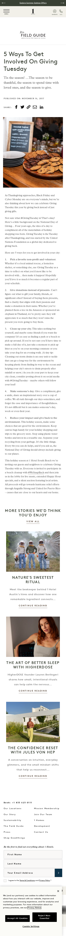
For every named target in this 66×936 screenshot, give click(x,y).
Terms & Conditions (27, 880)
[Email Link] (35, 107)
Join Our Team (43, 815)
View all (33, 521)
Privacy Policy (44, 880)
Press (7, 832)
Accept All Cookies (17, 918)
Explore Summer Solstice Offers (33, 3)
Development (42, 826)
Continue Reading (33, 606)
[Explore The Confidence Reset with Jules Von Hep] (33, 722)
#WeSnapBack (36, 473)
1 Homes (39, 820)
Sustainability (12, 820)
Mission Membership (47, 809)
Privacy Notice (34, 908)
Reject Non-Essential (44, 917)
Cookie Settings (31, 927)
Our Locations (12, 809)
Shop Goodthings (14, 838)
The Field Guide (14, 826)
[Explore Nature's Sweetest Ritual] (33, 551)
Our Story (10, 815)
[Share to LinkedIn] (41, 107)
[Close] (58, 891)
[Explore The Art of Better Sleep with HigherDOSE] (33, 637)
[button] (4, 3)
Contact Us (41, 832)
